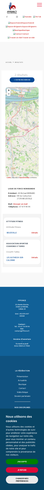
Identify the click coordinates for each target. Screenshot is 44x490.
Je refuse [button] (22, 470)
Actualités (22, 380)
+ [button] (9, 90)
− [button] (9, 93)
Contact (22, 388)
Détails (35, 232)
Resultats (19, 62)
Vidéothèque (22, 392)
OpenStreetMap (24, 177)
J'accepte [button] (22, 462)
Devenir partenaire (22, 396)
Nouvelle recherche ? (37, 76)
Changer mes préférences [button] (22, 479)
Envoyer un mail (20, 204)
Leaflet (9, 177)
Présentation (22, 376)
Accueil (9, 62)
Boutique (22, 384)
